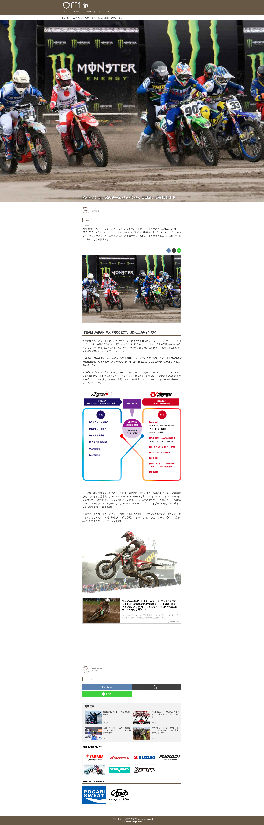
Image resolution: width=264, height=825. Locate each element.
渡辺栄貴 (96, 211)
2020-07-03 (97, 209)
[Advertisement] (103, 643)
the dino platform (135, 822)
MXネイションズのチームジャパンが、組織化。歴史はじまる (129, 197)
